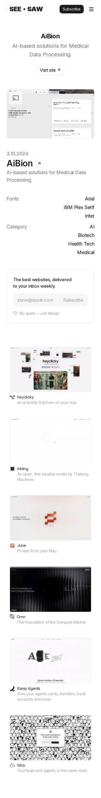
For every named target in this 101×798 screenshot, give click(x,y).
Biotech (86, 235)
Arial (90, 199)
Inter (90, 216)
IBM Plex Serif (79, 207)
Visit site (47, 70)
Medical (86, 252)
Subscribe (72, 9)
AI (92, 226)
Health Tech (81, 244)
